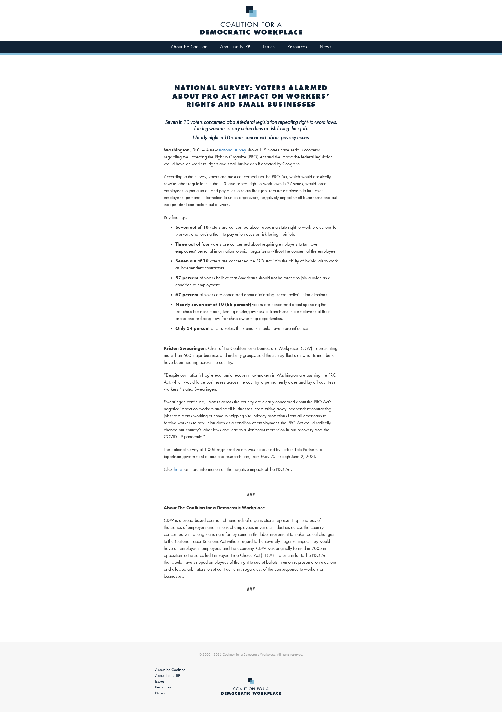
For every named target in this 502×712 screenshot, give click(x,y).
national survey (232, 150)
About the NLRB (235, 47)
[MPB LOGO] (251, 20)
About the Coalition (189, 47)
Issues (269, 47)
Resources (297, 47)
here (178, 469)
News (325, 47)
